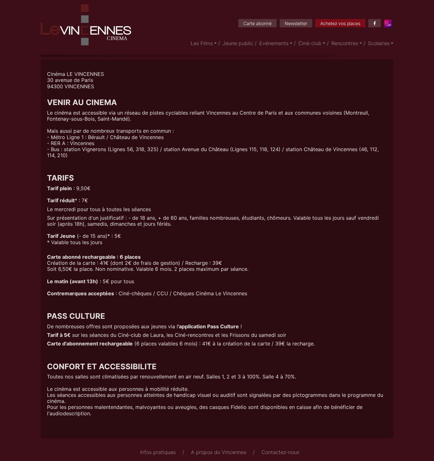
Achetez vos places (340, 23)
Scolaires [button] (379, 43)
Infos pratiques (158, 452)
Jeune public (238, 43)
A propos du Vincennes (218, 452)
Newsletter (296, 23)
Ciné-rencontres (194, 335)
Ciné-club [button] (310, 43)
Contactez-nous (280, 452)
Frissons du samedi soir (258, 335)
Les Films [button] (202, 43)
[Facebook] (374, 23)
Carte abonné (257, 23)
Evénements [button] (273, 43)
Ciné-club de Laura (141, 335)
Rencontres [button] (344, 43)
